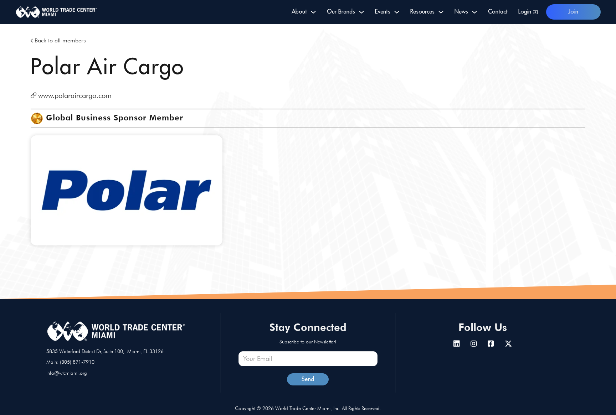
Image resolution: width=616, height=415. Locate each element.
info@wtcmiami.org (66, 373)
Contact (498, 12)
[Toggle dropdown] (313, 12)
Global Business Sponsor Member (114, 117)
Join (573, 12)
